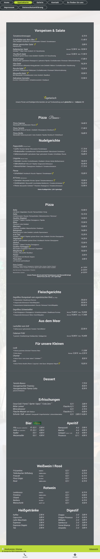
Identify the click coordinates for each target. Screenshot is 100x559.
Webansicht (93, 549)
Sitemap (19, 549)
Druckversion (9, 549)
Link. (25, 551)
